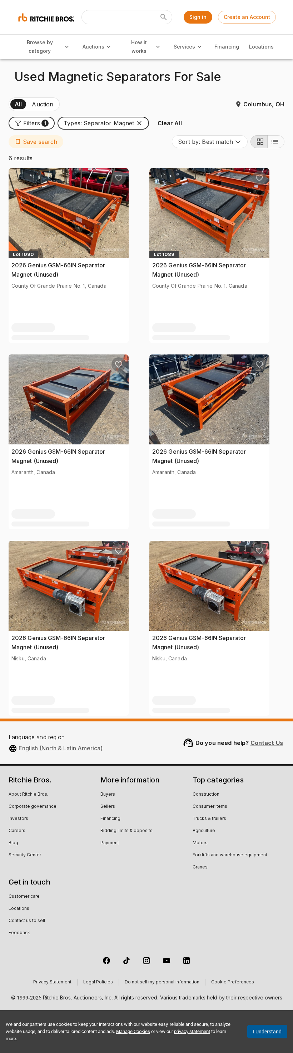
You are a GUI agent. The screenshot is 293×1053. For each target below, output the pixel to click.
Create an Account (247, 17)
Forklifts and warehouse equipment (230, 855)
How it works (139, 46)
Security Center (25, 855)
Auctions (93, 47)
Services (184, 47)
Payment (109, 843)
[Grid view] (259, 141)
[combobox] (210, 141)
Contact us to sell (27, 921)
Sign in (198, 17)
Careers (17, 831)
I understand (267, 1031)
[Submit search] (163, 17)
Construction (206, 794)
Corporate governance (32, 806)
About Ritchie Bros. (28, 794)
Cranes (200, 867)
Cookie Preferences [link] (232, 982)
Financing (226, 47)
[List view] (275, 141)
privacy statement (192, 1031)
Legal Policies (98, 982)
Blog (13, 843)
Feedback (19, 933)
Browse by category (40, 46)
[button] (32, 123)
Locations (261, 47)
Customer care (24, 896)
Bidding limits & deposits (126, 831)
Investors (18, 819)
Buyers (107, 794)
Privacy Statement (52, 982)
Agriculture (204, 831)
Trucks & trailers (209, 819)
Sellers (107, 806)
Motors (200, 843)
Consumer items (210, 806)
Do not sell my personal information (162, 982)
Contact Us (266, 742)
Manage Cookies (133, 1031)
